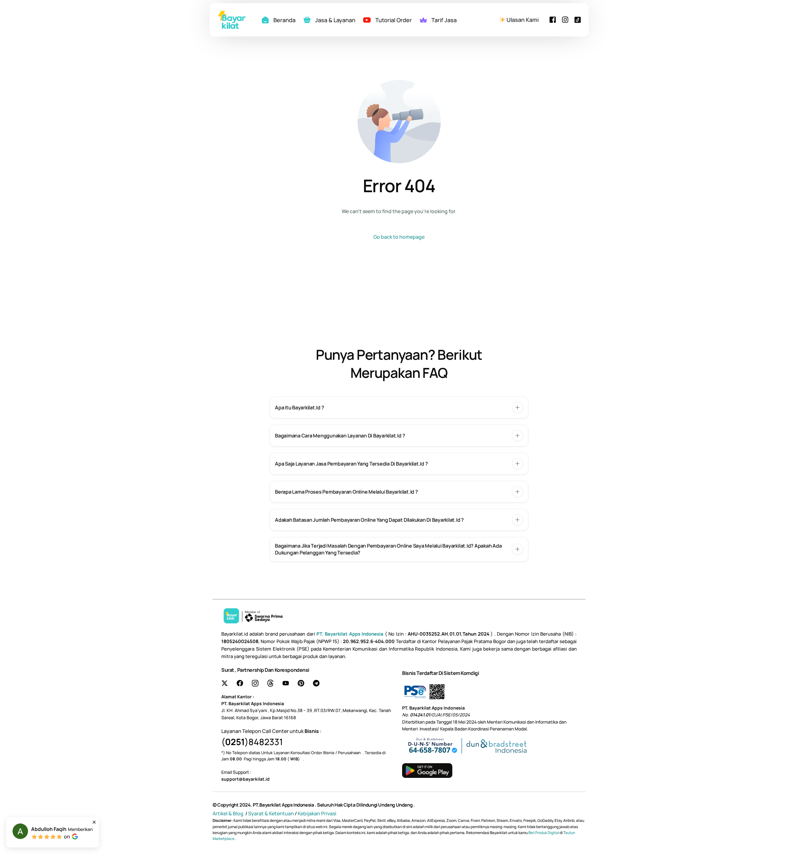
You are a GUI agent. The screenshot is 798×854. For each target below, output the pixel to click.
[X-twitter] (224, 683)
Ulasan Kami (522, 19)
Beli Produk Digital (544, 832)
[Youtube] (285, 683)
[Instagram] (565, 19)
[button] (399, 407)
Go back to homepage (399, 236)
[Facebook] (552, 19)
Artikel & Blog (228, 813)
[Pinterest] (301, 683)
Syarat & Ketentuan (271, 813)
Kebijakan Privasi (317, 813)
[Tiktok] (577, 19)
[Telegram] (316, 683)
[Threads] (270, 683)
